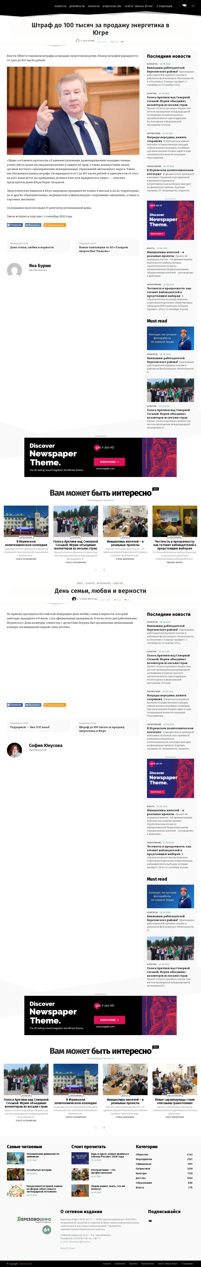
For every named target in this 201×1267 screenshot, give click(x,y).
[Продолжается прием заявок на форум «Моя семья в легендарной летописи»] (15, 1190)
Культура (152, 93)
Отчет (71, 1248)
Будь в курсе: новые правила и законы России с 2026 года (110, 1155)
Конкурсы (152, 64)
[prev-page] (96, 569)
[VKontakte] (184, 5)
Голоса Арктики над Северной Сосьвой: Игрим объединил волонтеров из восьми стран (168, 101)
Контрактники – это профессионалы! (103, 1171)
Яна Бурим (89, 41)
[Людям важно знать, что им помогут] (80, 1190)
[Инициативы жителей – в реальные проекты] (125, 521)
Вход (63, 1248)
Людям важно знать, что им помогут (108, 1187)
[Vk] (150, 1221)
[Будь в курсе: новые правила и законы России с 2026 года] (80, 1158)
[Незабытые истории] (15, 1174)
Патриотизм (153, 133)
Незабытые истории (39, 1169)
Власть (151, 248)
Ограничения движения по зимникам (43, 1155)
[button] (193, 6)
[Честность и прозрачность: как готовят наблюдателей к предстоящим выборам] (174, 521)
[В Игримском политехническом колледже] (26, 521)
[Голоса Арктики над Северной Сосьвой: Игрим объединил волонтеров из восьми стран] (170, 390)
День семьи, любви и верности (32, 247)
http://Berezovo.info (37, 270)
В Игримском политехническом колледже (26, 543)
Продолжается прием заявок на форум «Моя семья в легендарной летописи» (44, 1189)
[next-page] (103, 569)
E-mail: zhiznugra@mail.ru (75, 1241)
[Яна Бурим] (78, 41)
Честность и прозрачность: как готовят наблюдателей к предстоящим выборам (169, 292)
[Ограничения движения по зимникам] (15, 1158)
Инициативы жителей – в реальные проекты (125, 543)
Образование (154, 166)
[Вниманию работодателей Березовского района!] (170, 338)
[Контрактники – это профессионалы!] (80, 1174)
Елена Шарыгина (125, 559)
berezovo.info (26, 1264)
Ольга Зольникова (26, 559)
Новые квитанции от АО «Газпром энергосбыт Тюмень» (103, 249)
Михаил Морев (175, 562)
